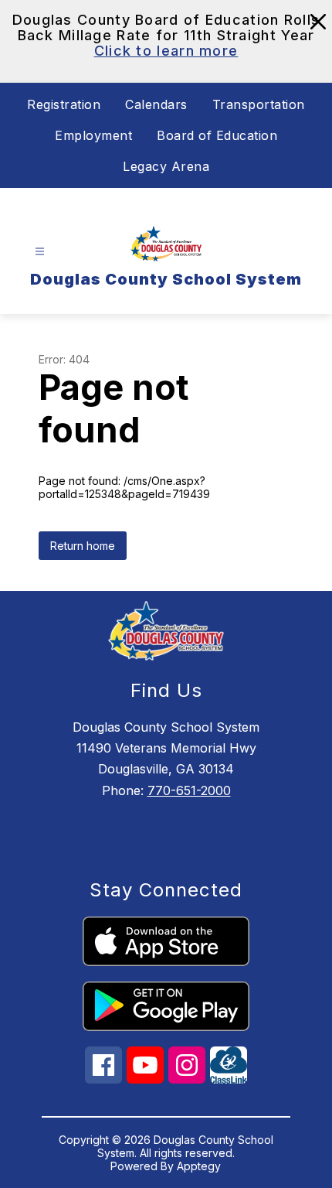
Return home (82, 545)
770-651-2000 (189, 790)
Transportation (258, 104)
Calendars (156, 104)
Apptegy (199, 1166)
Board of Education (217, 135)
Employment (93, 135)
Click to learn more (166, 51)
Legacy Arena (166, 166)
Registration (63, 104)
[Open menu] (40, 252)
